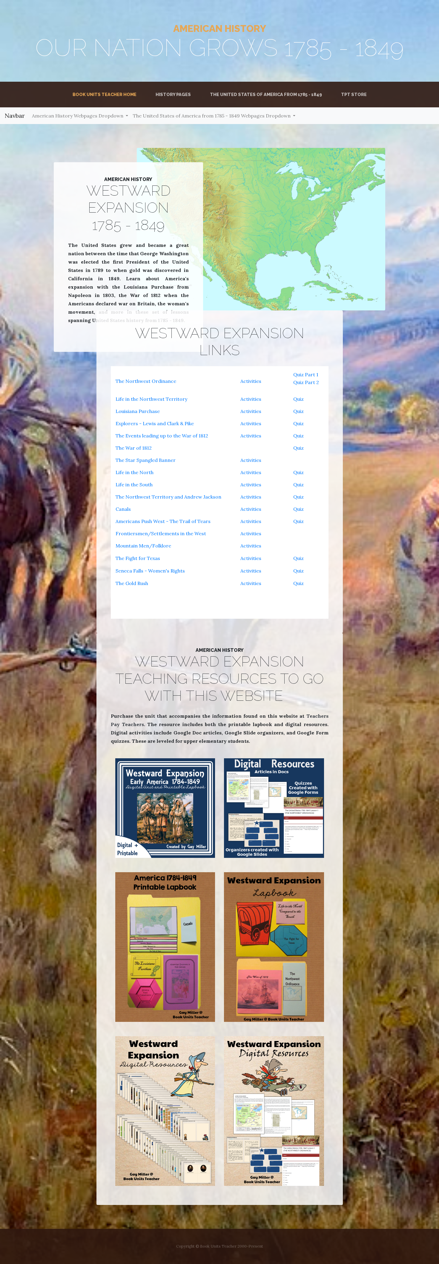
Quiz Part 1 (305, 375)
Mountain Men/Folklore (143, 546)
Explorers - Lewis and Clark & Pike (155, 423)
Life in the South (134, 485)
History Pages (173, 94)
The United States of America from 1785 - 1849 (266, 94)
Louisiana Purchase (138, 411)
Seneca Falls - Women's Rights (150, 571)
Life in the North (135, 472)
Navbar (15, 115)
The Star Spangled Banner (146, 460)
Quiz (298, 399)
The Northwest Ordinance (146, 381)
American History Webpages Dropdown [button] (78, 116)
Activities (250, 381)
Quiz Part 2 (306, 382)
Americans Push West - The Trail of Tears (163, 521)
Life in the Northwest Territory (151, 399)
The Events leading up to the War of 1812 (162, 436)
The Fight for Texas (138, 558)
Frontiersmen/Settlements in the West (161, 533)
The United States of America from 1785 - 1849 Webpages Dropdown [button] (212, 116)
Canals (123, 509)
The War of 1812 (134, 448)
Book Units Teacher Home (106, 94)
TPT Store (354, 94)
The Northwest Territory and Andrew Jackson (168, 497)
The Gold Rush (132, 583)
